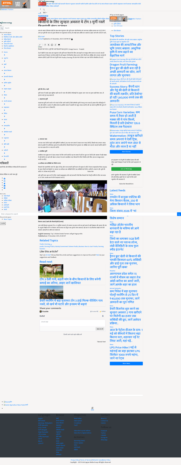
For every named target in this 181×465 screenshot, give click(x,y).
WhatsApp (104, 440)
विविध (89, 19)
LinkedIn (103, 435)
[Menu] (40, 1)
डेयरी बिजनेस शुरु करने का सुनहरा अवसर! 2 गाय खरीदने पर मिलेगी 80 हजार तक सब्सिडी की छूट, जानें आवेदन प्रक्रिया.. (126, 316)
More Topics (8, 219)
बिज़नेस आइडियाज (9, 46)
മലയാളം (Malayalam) (45, 423)
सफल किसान (105, 4)
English (40, 418)
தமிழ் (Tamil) (42, 427)
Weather (112, 271)
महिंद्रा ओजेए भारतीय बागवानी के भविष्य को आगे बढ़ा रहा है (124, 228)
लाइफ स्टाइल (80, 19)
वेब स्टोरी (94, 4)
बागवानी (78, 4)
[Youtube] (4, 187)
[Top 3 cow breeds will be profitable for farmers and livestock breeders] (51, 271)
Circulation (77, 423)
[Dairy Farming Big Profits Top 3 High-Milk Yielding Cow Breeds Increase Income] (51, 292)
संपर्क (5, 209)
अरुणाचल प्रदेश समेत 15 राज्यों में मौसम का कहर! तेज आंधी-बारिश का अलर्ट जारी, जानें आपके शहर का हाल (125, 279)
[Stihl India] (118, 19)
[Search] (44, 9)
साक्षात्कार (120, 4)
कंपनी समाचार (127, 4)
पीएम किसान (7, 48)
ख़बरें (50, 4)
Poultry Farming (45, 244)
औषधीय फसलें (60, 430)
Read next (46, 261)
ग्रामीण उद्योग (88, 4)
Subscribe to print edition (82, 430)
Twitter (103, 433)
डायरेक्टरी (56, 6)
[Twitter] (4, 183)
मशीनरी (83, 4)
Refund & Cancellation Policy (101, 460)
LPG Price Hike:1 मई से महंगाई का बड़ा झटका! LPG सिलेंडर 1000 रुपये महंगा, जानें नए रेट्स (125, 353)
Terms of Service (85, 460)
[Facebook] (4, 178)
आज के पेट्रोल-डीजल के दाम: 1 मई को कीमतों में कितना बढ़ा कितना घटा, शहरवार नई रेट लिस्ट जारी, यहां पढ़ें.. (126, 335)
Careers (103, 423)
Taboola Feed (101, 342)
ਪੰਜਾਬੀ (40, 439)
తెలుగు (40, 441)
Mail (97, 255)
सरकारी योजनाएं (65, 4)
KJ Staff (48, 255)
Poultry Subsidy (55, 246)
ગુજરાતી (40, 443)
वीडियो (43, 6)
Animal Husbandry (115, 288)
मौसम (53, 4)
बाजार (111, 4)
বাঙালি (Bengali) (42, 430)
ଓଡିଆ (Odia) (42, 434)
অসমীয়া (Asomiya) (43, 436)
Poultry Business (79, 246)
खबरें (57, 418)
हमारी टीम (6, 207)
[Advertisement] (126, 380)
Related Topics (49, 240)
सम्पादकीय (135, 4)
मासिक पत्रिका (49, 6)
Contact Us (104, 421)
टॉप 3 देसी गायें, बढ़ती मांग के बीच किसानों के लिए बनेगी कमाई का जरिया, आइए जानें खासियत (70, 281)
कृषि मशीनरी (7, 41)
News (111, 236)
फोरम (5, 203)
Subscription (78, 421)
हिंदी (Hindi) (41, 421)
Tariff (75, 425)
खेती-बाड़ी (57, 4)
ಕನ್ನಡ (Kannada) (43, 432)
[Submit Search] (179, 214)
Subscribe (90, 171)
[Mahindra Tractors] (134, 19)
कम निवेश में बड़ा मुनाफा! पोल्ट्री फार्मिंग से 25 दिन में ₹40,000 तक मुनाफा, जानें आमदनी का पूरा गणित (124, 297)
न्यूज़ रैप (48, 19)
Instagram (104, 437)
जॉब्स (92, 410)
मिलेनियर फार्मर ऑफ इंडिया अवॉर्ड (13, 37)
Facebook (104, 431)
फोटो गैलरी (7, 196)
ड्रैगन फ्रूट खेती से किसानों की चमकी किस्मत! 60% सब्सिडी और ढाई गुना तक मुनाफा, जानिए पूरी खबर (125, 262)
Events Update (78, 443)
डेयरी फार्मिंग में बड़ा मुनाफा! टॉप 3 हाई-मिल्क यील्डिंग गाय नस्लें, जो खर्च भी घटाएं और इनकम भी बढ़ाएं (71, 302)
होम (47, 4)
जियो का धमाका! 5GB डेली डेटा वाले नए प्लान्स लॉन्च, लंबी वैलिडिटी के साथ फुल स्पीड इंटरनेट (124, 244)
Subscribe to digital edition (82, 433)
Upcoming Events (79, 440)
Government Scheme (66, 246)
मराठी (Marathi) (43, 425)
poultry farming (45, 246)
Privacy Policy (75, 460)
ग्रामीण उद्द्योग (59, 443)
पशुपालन (72, 4)
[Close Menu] (1, 25)
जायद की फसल (8, 44)
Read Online (77, 418)
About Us (104, 418)
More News (126, 363)
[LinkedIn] (4, 185)
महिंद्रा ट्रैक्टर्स (7, 39)
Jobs (85, 19)
